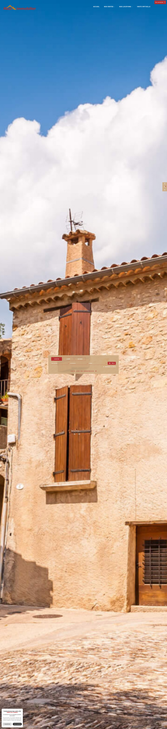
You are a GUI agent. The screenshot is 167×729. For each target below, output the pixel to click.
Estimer (80, 359)
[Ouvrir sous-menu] (114, 6)
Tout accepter (17, 724)
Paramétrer (7, 724)
